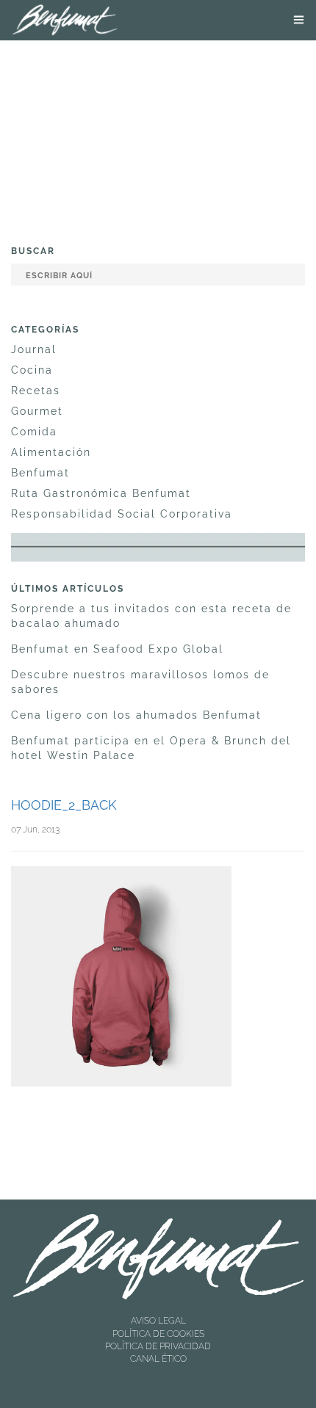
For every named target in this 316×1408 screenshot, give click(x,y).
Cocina (32, 370)
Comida (34, 432)
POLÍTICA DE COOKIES (158, 1334)
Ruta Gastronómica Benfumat (101, 493)
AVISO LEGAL (158, 1321)
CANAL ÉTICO (158, 1359)
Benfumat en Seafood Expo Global (117, 649)
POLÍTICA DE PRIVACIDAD (158, 1346)
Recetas (35, 390)
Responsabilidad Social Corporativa (121, 514)
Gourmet (37, 411)
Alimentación (51, 452)
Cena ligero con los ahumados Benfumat (136, 715)
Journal (34, 349)
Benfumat (40, 473)
